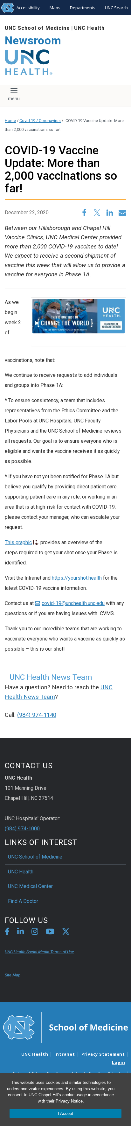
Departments (82, 7)
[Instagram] (34, 933)
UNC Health (89, 28)
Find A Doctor (23, 901)
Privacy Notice (69, 1101)
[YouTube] (50, 933)
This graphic (18, 542)
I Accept (65, 1113)
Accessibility (28, 7)
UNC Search (116, 7)
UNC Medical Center (30, 886)
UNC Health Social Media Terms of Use (39, 951)
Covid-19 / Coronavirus (40, 120)
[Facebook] (7, 933)
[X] (66, 933)
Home (10, 120)
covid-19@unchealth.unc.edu (73, 603)
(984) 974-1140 (36, 714)
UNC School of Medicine (37, 28)
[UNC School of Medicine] (65, 1027)
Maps (55, 7)
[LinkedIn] (20, 933)
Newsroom (33, 40)
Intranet (64, 1054)
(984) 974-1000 (22, 829)
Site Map (12, 975)
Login (118, 1062)
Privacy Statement (103, 1054)
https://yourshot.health (77, 578)
